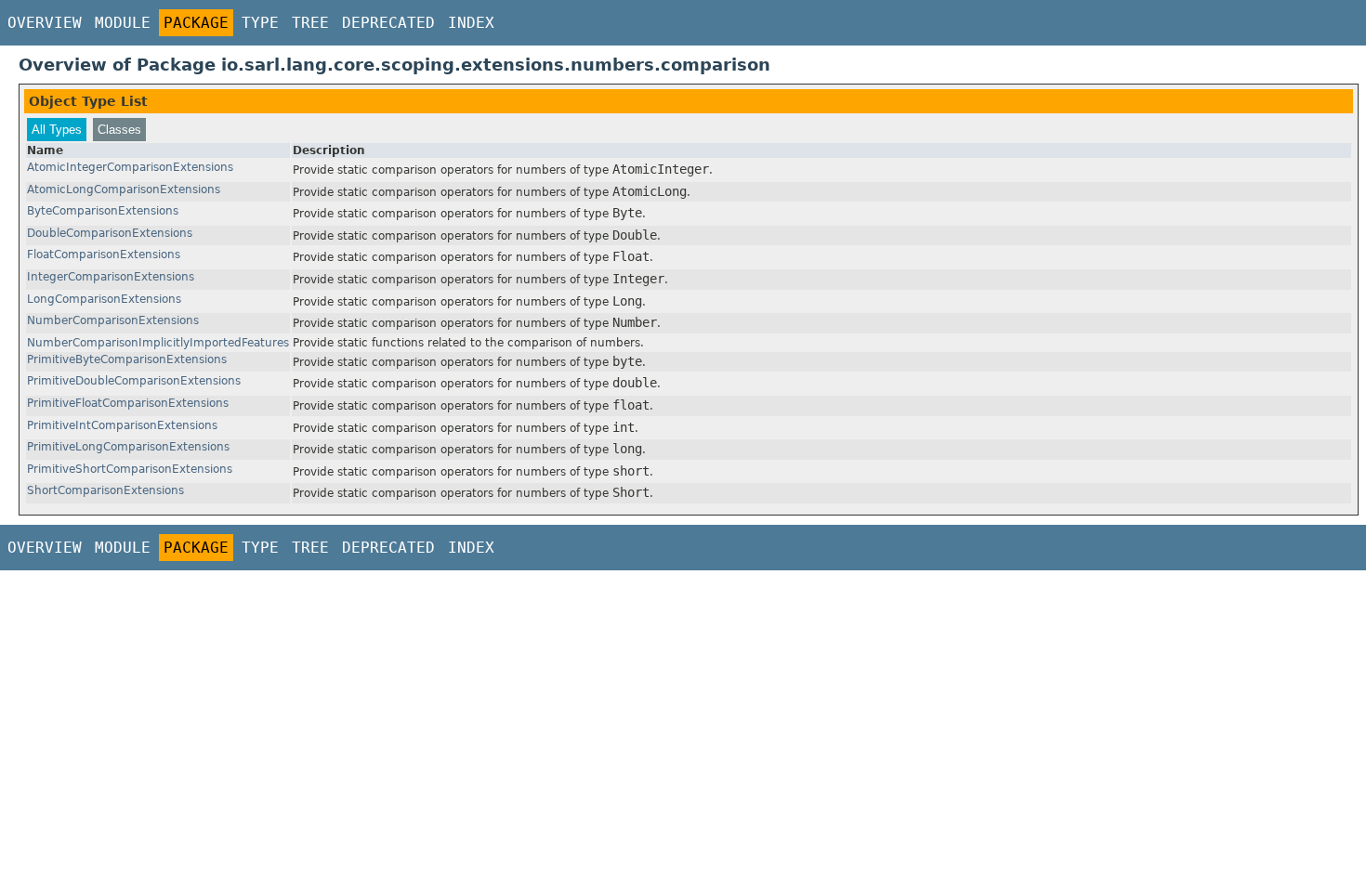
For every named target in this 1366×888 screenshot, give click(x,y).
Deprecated (388, 23)
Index (471, 23)
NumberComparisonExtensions (113, 320)
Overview (44, 23)
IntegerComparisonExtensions (110, 276)
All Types (57, 130)
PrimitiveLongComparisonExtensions (128, 446)
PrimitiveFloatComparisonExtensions (128, 403)
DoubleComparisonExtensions (109, 233)
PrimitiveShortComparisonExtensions (129, 469)
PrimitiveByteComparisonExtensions (127, 359)
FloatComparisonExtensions (103, 254)
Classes (119, 130)
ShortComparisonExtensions (105, 490)
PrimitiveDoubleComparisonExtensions (134, 380)
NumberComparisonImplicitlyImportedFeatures (158, 342)
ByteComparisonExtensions (102, 210)
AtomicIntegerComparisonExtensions (130, 167)
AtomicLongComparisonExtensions (123, 189)
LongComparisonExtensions (104, 299)
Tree (310, 23)
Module (123, 23)
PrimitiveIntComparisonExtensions (122, 425)
